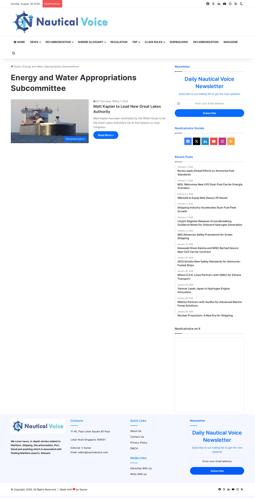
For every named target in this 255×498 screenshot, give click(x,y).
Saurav (83, 489)
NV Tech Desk (103, 101)
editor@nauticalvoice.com (93, 452)
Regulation (119, 41)
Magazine (231, 41)
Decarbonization (58, 41)
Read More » (106, 135)
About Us (135, 430)
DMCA (134, 448)
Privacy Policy (138, 442)
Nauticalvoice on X (187, 328)
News (34, 41)
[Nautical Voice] (61, 22)
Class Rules (153, 41)
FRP (135, 41)
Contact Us (137, 436)
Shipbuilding (179, 41)
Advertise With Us (141, 468)
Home (20, 41)
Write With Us (138, 474)
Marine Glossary (90, 41)
